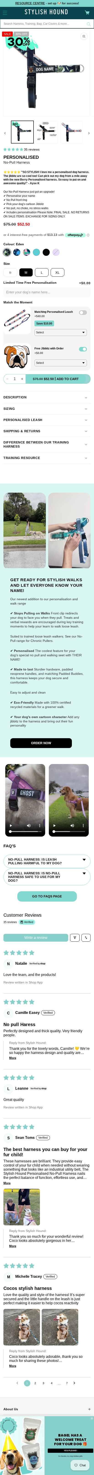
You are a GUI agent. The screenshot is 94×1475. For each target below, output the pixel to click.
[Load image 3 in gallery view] (47, 132)
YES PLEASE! (70, 1450)
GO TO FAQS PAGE (47, 896)
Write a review (35, 938)
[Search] (89, 24)
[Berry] (56, 252)
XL (57, 272)
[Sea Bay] (36, 252)
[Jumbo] (16, 252)
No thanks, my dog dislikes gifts (70, 1456)
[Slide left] (5, 133)
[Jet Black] (46, 252)
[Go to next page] (75, 1383)
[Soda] (26, 252)
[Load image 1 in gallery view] (22, 132)
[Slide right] (89, 133)
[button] (5, 13)
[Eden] (6, 252)
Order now (41, 743)
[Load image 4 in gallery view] (71, 132)
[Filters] (75, 938)
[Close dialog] (92, 1418)
